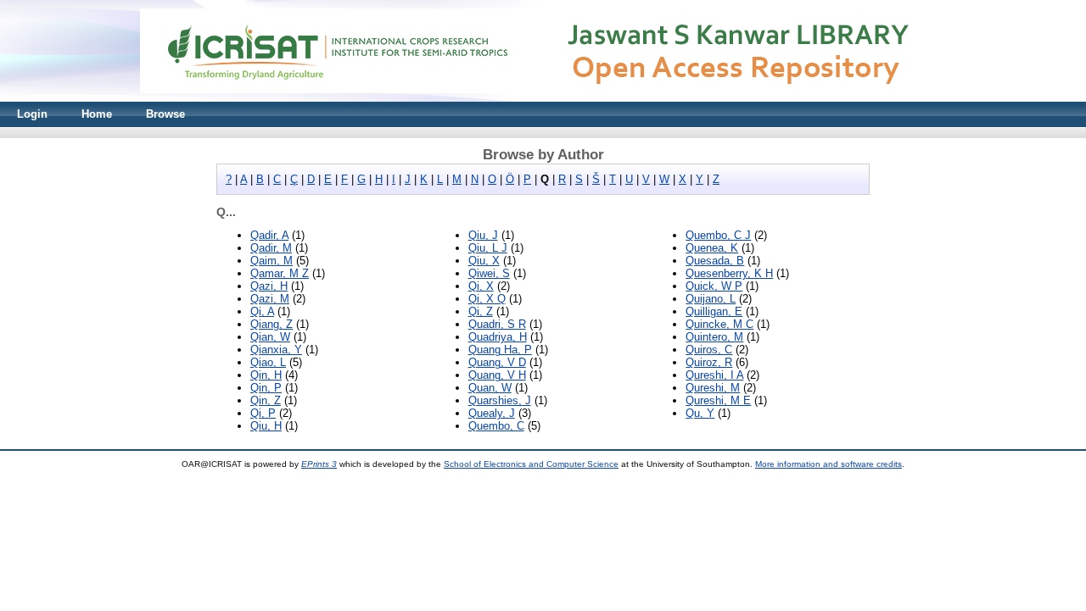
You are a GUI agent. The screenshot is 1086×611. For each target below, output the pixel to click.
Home (96, 114)
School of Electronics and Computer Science (531, 464)
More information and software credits (828, 464)
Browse (165, 114)
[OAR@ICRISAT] (543, 98)
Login (32, 114)
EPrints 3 (319, 464)
